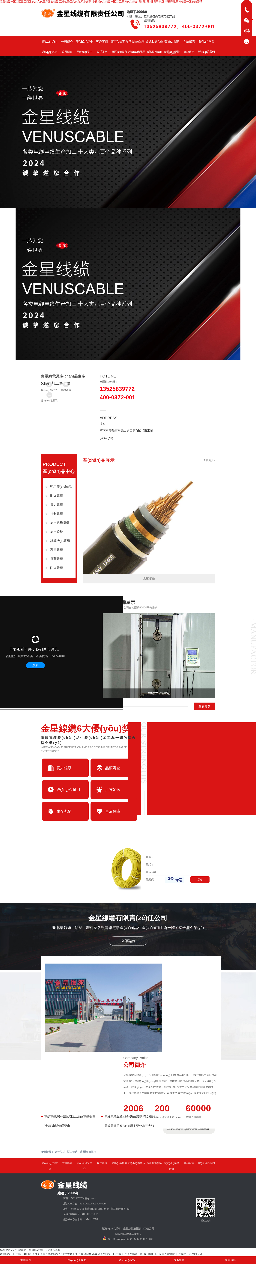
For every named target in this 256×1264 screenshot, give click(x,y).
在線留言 (189, 41)
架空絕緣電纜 (59, 523)
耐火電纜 (56, 496)
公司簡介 (67, 41)
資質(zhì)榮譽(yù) (171, 43)
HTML (95, 1219)
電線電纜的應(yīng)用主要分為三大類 (129, 1125)
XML (88, 1219)
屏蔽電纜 (56, 559)
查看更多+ (209, 460)
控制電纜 (56, 514)
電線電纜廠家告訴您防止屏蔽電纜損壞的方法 (69, 1118)
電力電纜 (56, 505)
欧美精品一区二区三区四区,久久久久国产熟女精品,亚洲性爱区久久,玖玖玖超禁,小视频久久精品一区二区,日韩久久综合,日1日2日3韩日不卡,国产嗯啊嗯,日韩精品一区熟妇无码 (101, 1)
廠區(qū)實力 (119, 41)
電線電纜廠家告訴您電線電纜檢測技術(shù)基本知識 (188, 1130)
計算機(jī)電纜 (60, 541)
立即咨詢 (128, 941)
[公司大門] (103, 1008)
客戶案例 (102, 41)
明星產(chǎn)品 (61, 487)
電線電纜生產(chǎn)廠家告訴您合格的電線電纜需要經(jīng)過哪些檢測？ (130, 1118)
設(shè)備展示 (137, 43)
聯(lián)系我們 (206, 43)
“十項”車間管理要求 (57, 1125)
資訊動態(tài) (154, 41)
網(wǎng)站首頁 (49, 43)
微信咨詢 (206, 1220)
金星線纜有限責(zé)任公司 (128, 918)
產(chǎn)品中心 (84, 43)
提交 (200, 879)
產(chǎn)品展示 (99, 460)
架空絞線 (56, 532)
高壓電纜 (56, 550)
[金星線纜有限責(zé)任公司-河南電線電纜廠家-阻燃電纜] (108, 13)
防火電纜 (56, 568)
